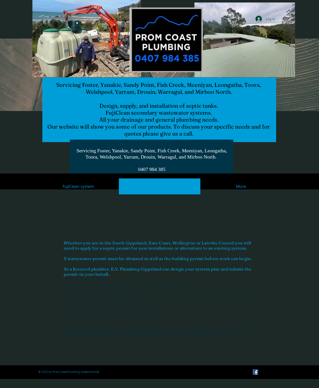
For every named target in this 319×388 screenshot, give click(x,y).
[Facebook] (255, 372)
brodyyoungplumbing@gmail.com (108, 299)
